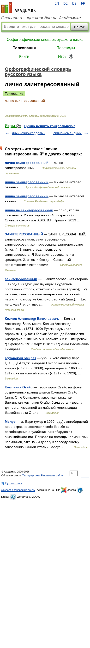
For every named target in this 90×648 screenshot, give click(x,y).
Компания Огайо (19, 387)
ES (74, 3)
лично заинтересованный (26, 163)
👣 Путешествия (11, 483)
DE (65, 3)
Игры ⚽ (65, 56)
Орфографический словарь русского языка (45, 39)
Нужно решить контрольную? (49, 126)
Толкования (24, 48)
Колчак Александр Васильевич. (32, 318)
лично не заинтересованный (29, 210)
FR (83, 3)
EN (56, 3)
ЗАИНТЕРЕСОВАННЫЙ (24, 234)
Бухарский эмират (20, 358)
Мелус (10, 421)
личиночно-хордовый (28, 133)
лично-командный (67, 133)
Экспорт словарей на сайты (18, 489)
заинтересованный (21, 279)
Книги (24, 56)
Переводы (65, 48)
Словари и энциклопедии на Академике (41, 17)
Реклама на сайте (52, 475)
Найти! (79, 27)
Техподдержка (31, 475)
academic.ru (18, 7)
